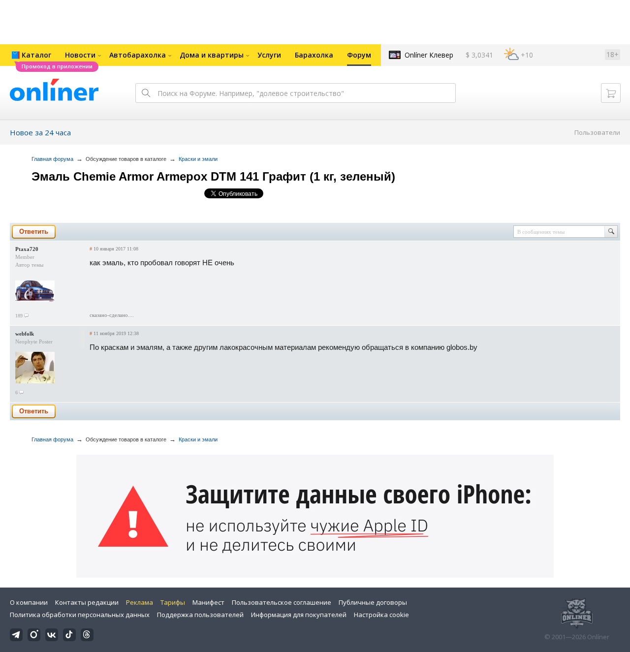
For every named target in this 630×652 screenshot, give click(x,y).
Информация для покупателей (298, 614)
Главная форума (52, 159)
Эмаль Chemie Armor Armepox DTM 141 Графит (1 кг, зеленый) (213, 176)
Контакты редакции (87, 602)
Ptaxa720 (26, 249)
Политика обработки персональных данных (80, 614)
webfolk (24, 334)
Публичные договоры (373, 602)
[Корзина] (611, 93)
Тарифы (172, 602)
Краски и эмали (198, 159)
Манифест (208, 602)
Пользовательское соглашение (281, 602)
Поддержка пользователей (200, 614)
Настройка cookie (381, 614)
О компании (29, 602)
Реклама (139, 602)
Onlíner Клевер (429, 55)
